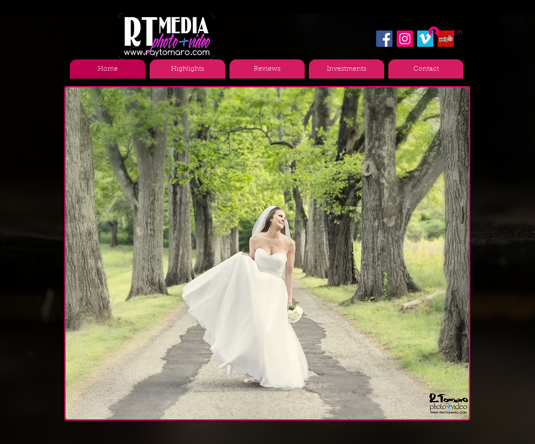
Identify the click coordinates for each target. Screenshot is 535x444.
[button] (267, 253)
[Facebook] (384, 39)
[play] (448, 412)
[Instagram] (405, 39)
